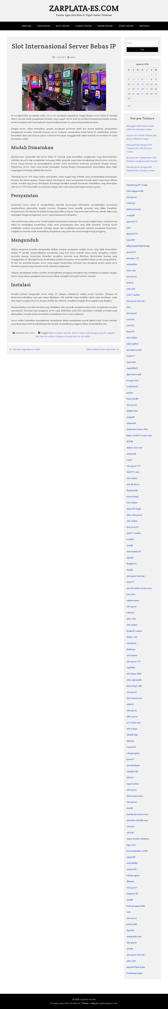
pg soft (102, 333)
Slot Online (63, 25)
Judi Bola (144, 25)
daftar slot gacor (56, 333)
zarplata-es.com (84, 8)
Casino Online (83, 25)
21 (147, 88)
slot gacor (59, 336)
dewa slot (51, 115)
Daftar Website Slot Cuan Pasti (101, 349)
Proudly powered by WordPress (65, 1003)
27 (142, 93)
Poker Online (105, 25)
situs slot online (47, 336)
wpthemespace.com (108, 1003)
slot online (85, 336)
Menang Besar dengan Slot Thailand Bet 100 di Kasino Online (139, 148)
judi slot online (78, 333)
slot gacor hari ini (72, 336)
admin (72, 57)
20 (142, 88)
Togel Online (126, 25)
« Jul (129, 105)
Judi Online (43, 25)
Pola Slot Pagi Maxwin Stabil (26, 349)
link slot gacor (92, 333)
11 (133, 84)
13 (142, 84)
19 (138, 88)
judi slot (67, 333)
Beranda (27, 25)
